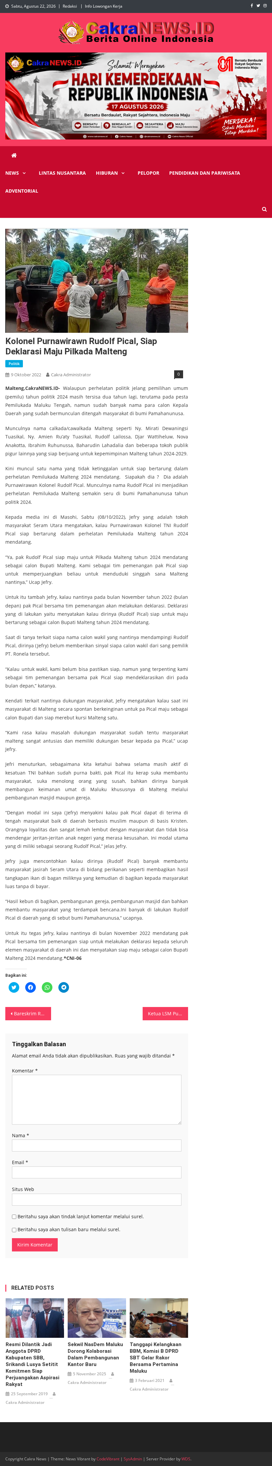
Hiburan (107, 173)
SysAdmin (133, 1459)
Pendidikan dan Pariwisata (204, 173)
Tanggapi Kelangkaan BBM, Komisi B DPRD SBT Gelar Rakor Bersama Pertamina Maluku (155, 1357)
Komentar (25, 1070)
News (12, 173)
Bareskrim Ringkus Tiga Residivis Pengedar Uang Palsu (32, 1013)
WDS (185, 1459)
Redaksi (70, 6)
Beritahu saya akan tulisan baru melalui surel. (69, 1229)
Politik (14, 363)
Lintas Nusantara (62, 173)
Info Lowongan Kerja (103, 6)
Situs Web (23, 1189)
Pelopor (148, 173)
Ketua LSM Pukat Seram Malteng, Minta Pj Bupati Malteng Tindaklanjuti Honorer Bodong (168, 1013)
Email (20, 1162)
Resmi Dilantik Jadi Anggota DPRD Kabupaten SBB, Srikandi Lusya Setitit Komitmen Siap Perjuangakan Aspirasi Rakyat (32, 1364)
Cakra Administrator (71, 375)
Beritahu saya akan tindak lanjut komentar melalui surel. (81, 1216)
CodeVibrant (108, 1459)
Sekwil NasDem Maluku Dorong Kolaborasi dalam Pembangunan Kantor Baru (95, 1354)
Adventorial (21, 191)
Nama (20, 1135)
